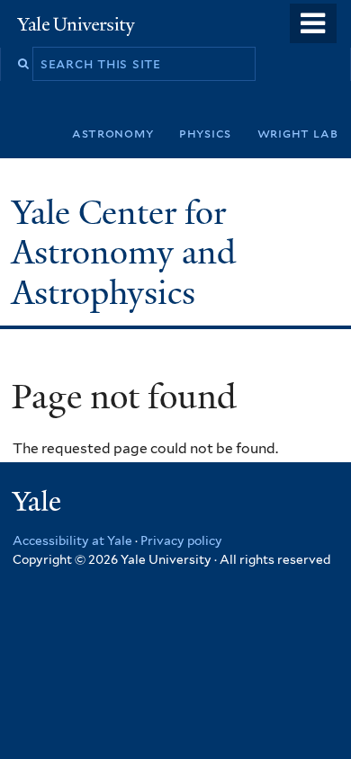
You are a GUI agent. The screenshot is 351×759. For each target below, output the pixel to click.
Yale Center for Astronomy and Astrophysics (124, 253)
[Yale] (39, 504)
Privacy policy (181, 540)
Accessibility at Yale (72, 540)
